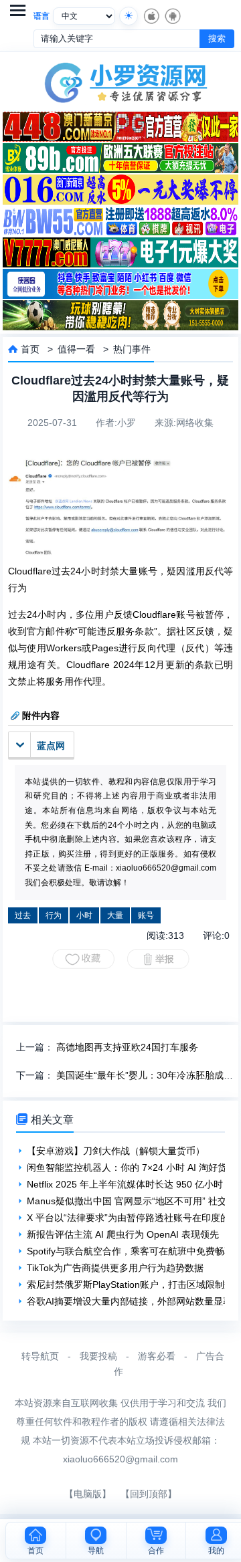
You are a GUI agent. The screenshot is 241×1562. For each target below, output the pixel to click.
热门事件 (132, 349)
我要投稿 (98, 1356)
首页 (30, 349)
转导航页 (40, 1356)
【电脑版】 (87, 1493)
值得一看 (76, 349)
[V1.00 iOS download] (150, 16)
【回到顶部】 (148, 1493)
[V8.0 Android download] (172, 16)
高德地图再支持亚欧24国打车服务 (127, 1047)
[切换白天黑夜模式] (128, 16)
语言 (41, 16)
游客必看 (156, 1356)
